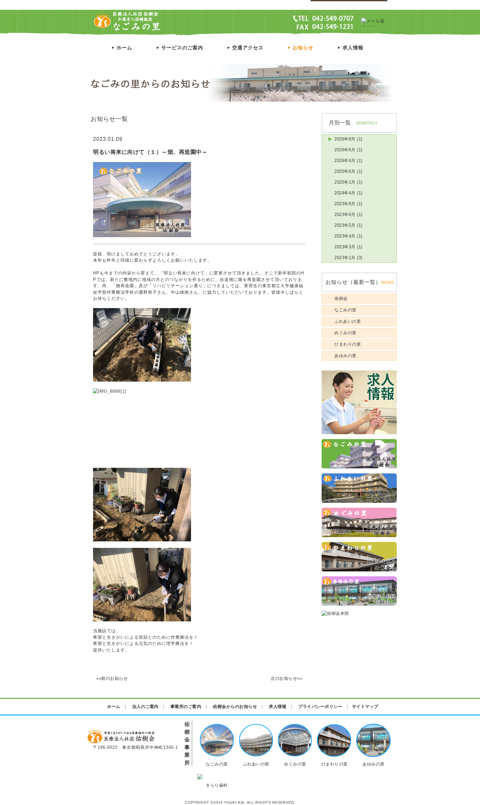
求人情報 (350, 47)
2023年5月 (345, 225)
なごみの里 (345, 309)
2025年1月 (345, 182)
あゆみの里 (345, 355)
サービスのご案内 (179, 47)
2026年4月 (345, 160)
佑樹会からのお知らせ (235, 706)
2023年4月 (345, 236)
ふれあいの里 (347, 321)
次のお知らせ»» (286, 678)
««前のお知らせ (112, 678)
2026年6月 (345, 149)
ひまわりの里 (347, 344)
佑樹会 (341, 298)
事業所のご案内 (185, 706)
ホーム (121, 47)
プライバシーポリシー (366, 5)
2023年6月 (345, 214)
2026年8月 (345, 139)
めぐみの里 (345, 332)
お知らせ (300, 47)
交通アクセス (245, 47)
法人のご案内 (145, 706)
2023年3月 (345, 246)
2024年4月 (345, 192)
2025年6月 (345, 171)
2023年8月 (345, 203)
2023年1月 (345, 257)
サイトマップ (327, 5)
